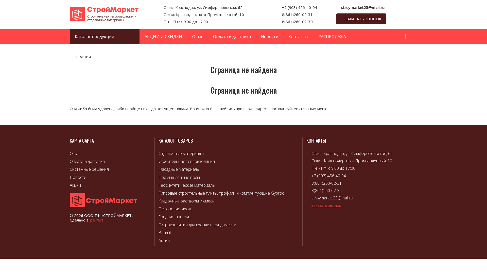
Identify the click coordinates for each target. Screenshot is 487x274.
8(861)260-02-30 (297, 21)
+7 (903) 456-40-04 (299, 7)
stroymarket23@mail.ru (363, 7)
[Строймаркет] (104, 20)
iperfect (96, 219)
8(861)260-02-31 (297, 14)
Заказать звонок (363, 18)
